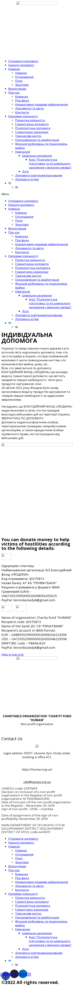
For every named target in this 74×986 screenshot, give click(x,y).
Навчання (22, 152)
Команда (21, 96)
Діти (25, 171)
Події (19, 81)
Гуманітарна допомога (32, 124)
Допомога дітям (27, 179)
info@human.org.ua (37, 782)
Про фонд (22, 100)
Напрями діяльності (23, 116)
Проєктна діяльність (30, 120)
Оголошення (24, 77)
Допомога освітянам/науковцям (38, 175)
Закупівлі (22, 85)
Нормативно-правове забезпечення (41, 104)
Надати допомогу (21, 65)
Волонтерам (17, 89)
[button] (37, 194)
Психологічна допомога (32, 128)
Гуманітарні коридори (31, 132)
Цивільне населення (37, 156)
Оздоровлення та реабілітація (37, 140)
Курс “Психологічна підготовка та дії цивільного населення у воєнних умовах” (50, 163)
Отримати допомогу (23, 61)
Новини (14, 69)
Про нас (14, 93)
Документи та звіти (29, 108)
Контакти (22, 112)
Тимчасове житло (28, 136)
